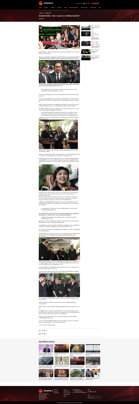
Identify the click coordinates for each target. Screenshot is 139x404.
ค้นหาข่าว (78, 3)
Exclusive (46, 7)
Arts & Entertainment (66, 390)
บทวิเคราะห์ (53, 7)
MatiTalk (92, 34)
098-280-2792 (77, 389)
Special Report (93, 7)
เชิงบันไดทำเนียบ (44, 330)
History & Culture (84, 7)
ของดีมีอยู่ (92, 43)
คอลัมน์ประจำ (93, 36)
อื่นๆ (99, 7)
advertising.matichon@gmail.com (80, 392)
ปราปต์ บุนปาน (97, 44)
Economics (59, 7)
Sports (65, 396)
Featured (92, 25)
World (65, 7)
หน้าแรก (40, 7)
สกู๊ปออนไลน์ (48, 13)
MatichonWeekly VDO (94, 33)
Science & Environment (73, 7)
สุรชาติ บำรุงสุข (97, 25)
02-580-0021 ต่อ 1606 (78, 391)
